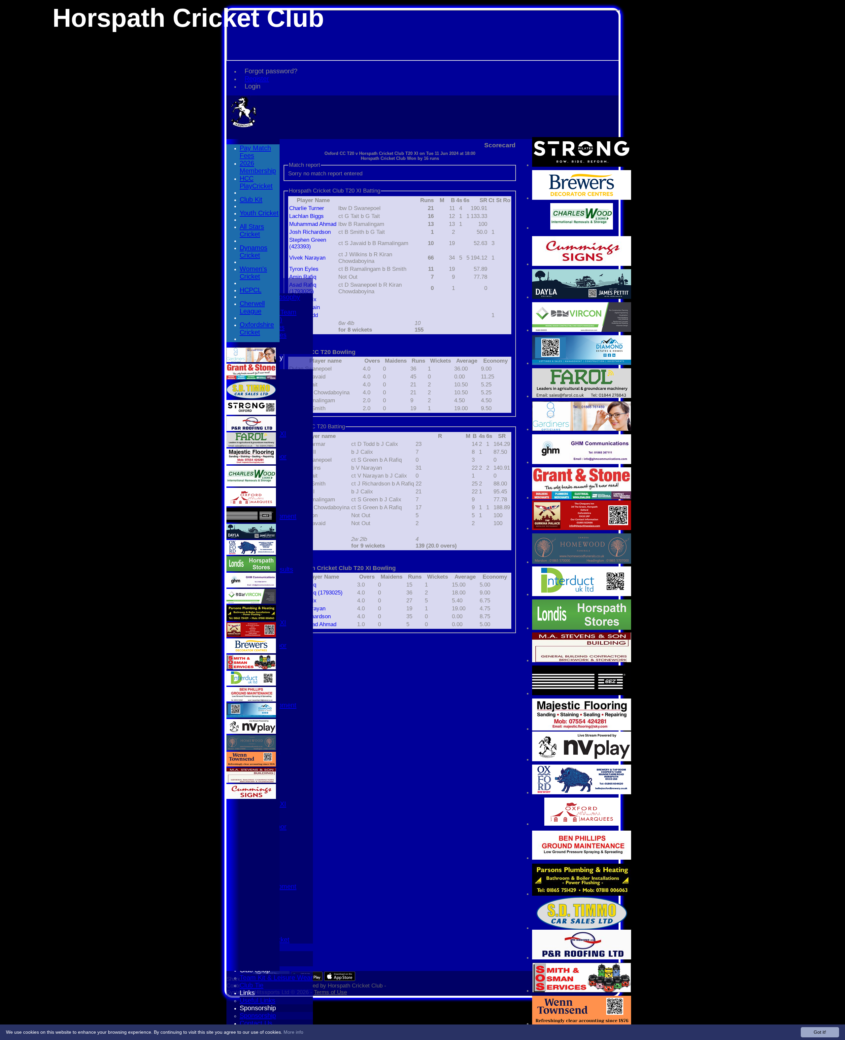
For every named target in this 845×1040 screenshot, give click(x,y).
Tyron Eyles (304, 269)
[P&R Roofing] (581, 957)
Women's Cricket (253, 272)
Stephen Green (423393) (307, 243)
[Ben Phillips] (581, 858)
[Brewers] (581, 198)
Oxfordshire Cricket (257, 328)
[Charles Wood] (581, 228)
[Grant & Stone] (581, 497)
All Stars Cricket (252, 230)
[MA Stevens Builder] (581, 660)
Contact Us (256, 1023)
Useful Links (257, 1000)
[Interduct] (581, 594)
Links (247, 992)
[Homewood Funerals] (581, 562)
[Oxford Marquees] (581, 824)
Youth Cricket (259, 213)
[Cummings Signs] (581, 264)
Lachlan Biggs (306, 216)
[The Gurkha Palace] (581, 528)
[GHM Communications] (581, 462)
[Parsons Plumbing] (581, 894)
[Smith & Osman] (581, 990)
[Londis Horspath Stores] (581, 628)
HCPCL (250, 290)
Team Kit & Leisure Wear (276, 977)
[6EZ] (581, 693)
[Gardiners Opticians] (581, 429)
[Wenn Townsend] (581, 1023)
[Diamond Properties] (581, 363)
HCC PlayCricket (256, 182)
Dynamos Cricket (253, 251)
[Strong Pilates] (581, 165)
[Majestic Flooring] (581, 729)
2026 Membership (258, 167)
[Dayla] (581, 297)
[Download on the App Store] (339, 979)
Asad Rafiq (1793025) (316, 593)
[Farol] (581, 396)
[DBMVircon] (581, 330)
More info (293, 1032)
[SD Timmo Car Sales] (581, 928)
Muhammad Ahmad (312, 224)
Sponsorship (258, 1008)
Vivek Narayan (307, 258)
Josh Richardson (310, 232)
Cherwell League (252, 307)
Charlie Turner (306, 208)
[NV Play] (581, 759)
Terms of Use (330, 992)
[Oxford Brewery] (581, 792)
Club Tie (251, 985)
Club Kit (251, 199)
